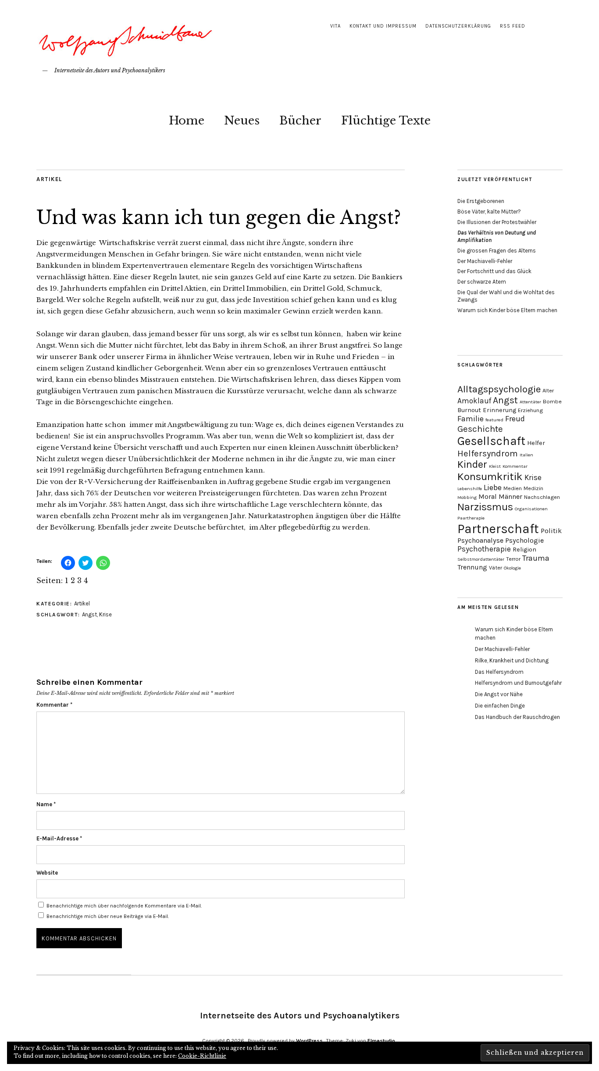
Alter (548, 390)
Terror (513, 558)
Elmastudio (381, 1041)
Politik (551, 531)
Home (186, 121)
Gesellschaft (491, 441)
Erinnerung (499, 410)
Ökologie (512, 568)
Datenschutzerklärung (458, 26)
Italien (526, 455)
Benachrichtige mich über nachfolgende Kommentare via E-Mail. (124, 906)
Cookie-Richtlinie (202, 1056)
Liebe (493, 487)
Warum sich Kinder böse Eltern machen (507, 310)
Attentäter (530, 402)
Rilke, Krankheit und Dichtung (512, 660)
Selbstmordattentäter (480, 559)
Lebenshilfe (469, 488)
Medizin (533, 488)
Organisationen (531, 509)
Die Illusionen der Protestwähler (496, 222)
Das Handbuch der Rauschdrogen (517, 717)
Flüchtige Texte (386, 121)
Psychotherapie (484, 548)
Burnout (469, 410)
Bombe (552, 401)
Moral (487, 496)
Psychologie (524, 540)
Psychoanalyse (480, 540)
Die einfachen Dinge (500, 705)
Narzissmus (485, 507)
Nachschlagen (542, 497)
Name (46, 804)
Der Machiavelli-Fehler (484, 261)
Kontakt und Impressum (383, 26)
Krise (105, 614)
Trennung (472, 567)
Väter (495, 567)
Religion (524, 549)
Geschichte (480, 428)
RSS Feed (512, 26)
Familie (470, 418)
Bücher (300, 121)
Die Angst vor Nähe (499, 694)
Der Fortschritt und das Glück (494, 271)
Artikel (49, 179)
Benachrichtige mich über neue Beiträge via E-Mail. (107, 916)
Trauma (535, 558)
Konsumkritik (490, 476)
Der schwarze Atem (481, 281)
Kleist (495, 466)
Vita (335, 26)
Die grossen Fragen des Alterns (496, 250)
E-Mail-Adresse (59, 838)
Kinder (472, 464)
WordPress (309, 1041)
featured (494, 420)
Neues (242, 121)
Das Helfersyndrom (499, 672)
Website (47, 872)
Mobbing (467, 497)
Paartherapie (471, 518)
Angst (89, 614)
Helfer (536, 443)
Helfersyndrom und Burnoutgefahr (518, 683)
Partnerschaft (498, 528)
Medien (512, 488)
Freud (515, 418)
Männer (510, 496)
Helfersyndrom (487, 453)
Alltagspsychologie (499, 389)
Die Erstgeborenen (480, 201)
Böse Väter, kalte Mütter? (489, 211)
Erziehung (530, 410)
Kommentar (54, 704)
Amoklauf (474, 400)
